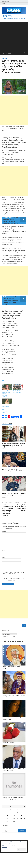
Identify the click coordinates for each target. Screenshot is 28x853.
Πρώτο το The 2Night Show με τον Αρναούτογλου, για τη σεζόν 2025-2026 (13, 470)
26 (24, 818)
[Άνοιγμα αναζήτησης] (24, 53)
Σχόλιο (4, 531)
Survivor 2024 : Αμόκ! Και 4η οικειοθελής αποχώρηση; (18, 392)
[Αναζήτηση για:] (14, 830)
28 (7, 821)
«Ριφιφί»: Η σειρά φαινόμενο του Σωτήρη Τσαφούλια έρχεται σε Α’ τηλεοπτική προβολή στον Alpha (13, 445)
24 (17, 818)
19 (24, 815)
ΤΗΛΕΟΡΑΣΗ (4, 58)
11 (21, 812)
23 (14, 818)
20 (3, 818)
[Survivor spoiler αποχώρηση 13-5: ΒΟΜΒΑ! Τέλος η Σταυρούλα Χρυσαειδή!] (7, 387)
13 (3, 815)
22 (10, 818)
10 (17, 812)
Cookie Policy (4, 847)
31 (17, 821)
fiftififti (7, 15)
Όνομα (4, 550)
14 (7, 815)
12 (24, 812)
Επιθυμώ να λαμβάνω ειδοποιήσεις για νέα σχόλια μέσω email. (13, 573)
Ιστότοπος (5, 564)
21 (7, 818)
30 (14, 821)
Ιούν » (6, 825)
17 (17, 815)
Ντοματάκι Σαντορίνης (8, 742)
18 (21, 815)
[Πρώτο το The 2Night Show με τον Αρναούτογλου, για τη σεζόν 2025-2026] (14, 460)
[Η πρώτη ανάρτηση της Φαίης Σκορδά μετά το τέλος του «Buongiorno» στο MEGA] (14, 484)
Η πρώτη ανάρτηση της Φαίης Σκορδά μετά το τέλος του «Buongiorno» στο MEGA (14, 494)
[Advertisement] (14, 36)
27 (3, 821)
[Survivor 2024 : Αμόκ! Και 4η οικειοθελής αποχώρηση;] (18, 387)
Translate (13, 636)
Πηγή (3, 380)
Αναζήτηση (4, 623)
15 (10, 815)
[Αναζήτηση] (24, 625)
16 (14, 815)
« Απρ (3, 825)
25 (21, 818)
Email (4, 557)
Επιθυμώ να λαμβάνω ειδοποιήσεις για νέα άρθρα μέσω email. (13, 579)
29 (10, 821)
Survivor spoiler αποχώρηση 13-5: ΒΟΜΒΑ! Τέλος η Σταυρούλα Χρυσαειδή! (6, 393)
